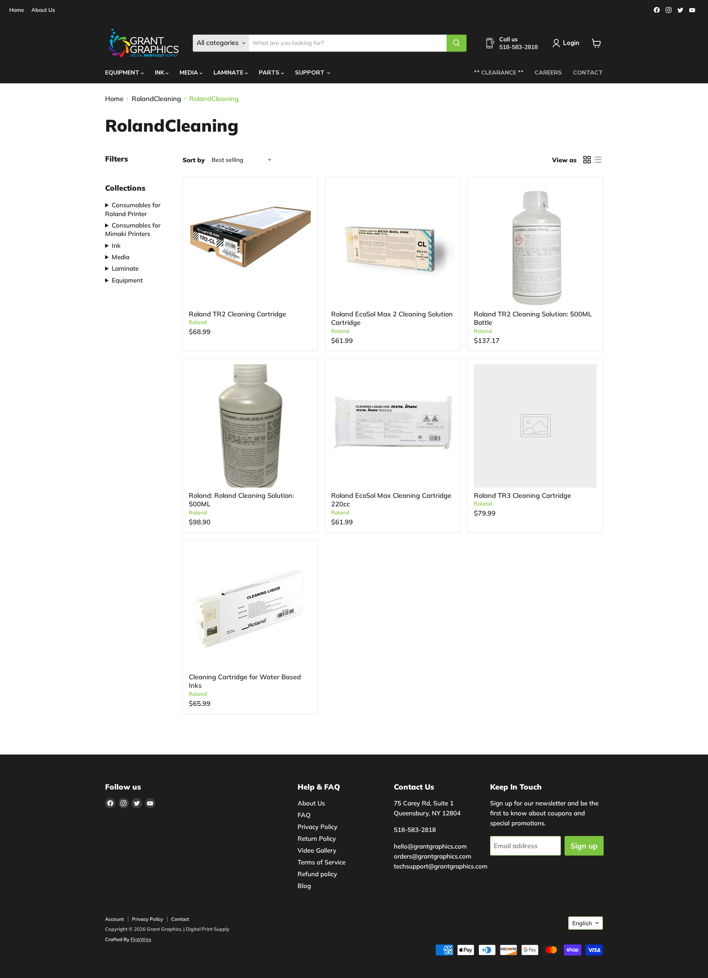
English (582, 923)
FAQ (304, 815)
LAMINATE (229, 73)
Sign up (584, 845)
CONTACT (588, 73)
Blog (304, 885)
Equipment (127, 280)
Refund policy (317, 874)
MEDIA (189, 73)
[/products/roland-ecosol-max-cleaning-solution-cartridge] (392, 244)
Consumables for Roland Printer (132, 209)
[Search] (456, 43)
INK (160, 73)
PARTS (270, 73)
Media (120, 257)
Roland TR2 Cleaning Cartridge (237, 314)
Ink (116, 245)
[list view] (597, 160)
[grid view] (587, 160)
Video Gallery (317, 850)
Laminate (125, 268)
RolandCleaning (156, 99)
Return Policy (317, 838)
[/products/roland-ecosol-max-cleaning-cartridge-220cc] (392, 426)
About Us (43, 10)
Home (16, 10)
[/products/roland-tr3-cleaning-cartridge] (535, 426)
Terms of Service (322, 862)
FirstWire (141, 939)
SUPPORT (310, 73)
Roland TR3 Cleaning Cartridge (522, 495)
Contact (180, 919)
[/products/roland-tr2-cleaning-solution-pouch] (250, 244)
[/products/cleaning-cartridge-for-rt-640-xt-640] (250, 607)
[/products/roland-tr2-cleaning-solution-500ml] (535, 244)
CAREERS (548, 73)
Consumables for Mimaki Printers (132, 229)
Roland (198, 322)
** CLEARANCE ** (499, 73)
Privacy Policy (317, 826)
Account (114, 919)
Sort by (194, 159)
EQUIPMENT (123, 73)
